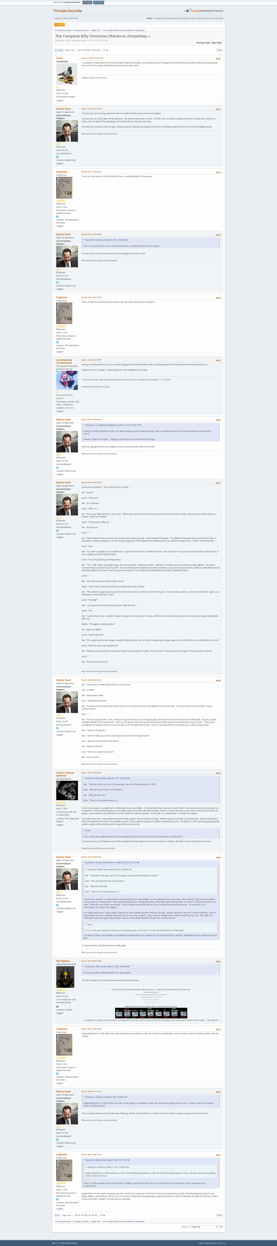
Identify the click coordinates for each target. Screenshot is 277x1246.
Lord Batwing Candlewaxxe (64, 361)
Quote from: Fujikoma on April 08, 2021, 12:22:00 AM (106, 240)
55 (82, 50)
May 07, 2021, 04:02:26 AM (91, 857)
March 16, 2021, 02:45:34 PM (92, 58)
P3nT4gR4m (63, 961)
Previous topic (203, 42)
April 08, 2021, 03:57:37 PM (91, 297)
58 (93, 50)
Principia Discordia (68, 11)
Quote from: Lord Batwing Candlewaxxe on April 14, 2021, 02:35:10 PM (113, 425)
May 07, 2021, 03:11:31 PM (91, 1091)
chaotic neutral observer (65, 774)
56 (85, 50)
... (77, 50)
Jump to (184, 1226)
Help (200, 1243)
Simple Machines (71, 1243)
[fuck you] (57, 1006)
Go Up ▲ (221, 1243)
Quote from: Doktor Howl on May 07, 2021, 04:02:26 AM (108, 966)
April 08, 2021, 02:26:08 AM (91, 234)
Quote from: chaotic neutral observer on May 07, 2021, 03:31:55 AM (112, 862)
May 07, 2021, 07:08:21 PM (91, 1154)
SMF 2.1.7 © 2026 (58, 1243)
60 (99, 50)
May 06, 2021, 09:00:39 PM (91, 680)
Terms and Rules (210, 1243)
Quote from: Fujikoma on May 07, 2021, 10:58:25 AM (106, 1097)
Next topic (217, 42)
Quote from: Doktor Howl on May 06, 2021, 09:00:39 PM (108, 778)
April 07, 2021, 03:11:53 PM (91, 109)
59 (96, 50)
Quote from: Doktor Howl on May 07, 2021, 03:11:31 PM (108, 1160)
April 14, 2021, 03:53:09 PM (91, 419)
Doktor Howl (63, 108)
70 (104, 50)
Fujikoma (61, 171)
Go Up (57, 1215)
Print (219, 50)
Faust (59, 58)
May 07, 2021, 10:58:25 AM (91, 1029)
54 (79, 50)
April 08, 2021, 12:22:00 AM (91, 172)
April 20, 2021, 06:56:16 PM (91, 482)
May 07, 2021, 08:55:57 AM (91, 961)
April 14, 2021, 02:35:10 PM (91, 360)
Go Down (59, 50)
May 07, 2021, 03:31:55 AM (91, 773)
